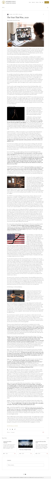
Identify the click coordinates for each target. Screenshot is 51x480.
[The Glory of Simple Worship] (25, 444)
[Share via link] (14, 429)
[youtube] (25, 474)
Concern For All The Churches (7, 442)
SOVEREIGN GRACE (11, 2)
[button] (46, 2)
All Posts (3, 7)
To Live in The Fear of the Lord (41, 442)
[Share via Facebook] (7, 429)
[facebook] (24, 474)
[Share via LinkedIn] (12, 429)
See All (48, 437)
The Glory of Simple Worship (25, 449)
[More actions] (43, 14)
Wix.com (42, 477)
